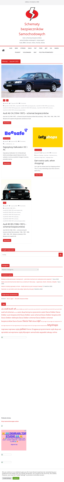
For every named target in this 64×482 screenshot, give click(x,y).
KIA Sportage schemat (26, 325)
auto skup (21, 312)
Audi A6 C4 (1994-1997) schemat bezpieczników (14, 110)
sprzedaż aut (6, 332)
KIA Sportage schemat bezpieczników (39, 325)
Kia (51, 48)
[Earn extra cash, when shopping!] (48, 137)
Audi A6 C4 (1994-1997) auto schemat (45, 106)
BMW (16, 48)
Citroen (22, 48)
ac (4, 144)
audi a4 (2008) (19, 309)
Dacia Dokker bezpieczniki (51, 315)
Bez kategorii (7, 138)
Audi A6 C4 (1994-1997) (9, 106)
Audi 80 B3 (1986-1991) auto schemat (11, 212)
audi (6, 308)
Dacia (30, 48)
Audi (10, 48)
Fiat (35, 48)
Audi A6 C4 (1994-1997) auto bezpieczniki (26, 106)
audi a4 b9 (31, 309)
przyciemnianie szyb (46, 329)
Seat (35, 52)
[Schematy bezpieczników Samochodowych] (3, 50)
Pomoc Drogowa (32, 329)
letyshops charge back (39, 157)
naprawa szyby (14, 329)
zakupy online (52, 332)
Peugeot (17, 52)
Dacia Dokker (51, 312)
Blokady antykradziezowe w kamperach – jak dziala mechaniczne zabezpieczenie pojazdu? (26, 279)
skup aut (57, 329)
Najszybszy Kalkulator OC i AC (15, 148)
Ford (40, 48)
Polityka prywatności (46, 52)
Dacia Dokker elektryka (10, 318)
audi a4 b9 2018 (44, 309)
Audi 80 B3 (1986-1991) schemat (10, 218)
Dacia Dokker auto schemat (30, 315)
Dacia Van (27, 321)
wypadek (43, 332)
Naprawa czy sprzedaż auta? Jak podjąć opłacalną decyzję (17, 289)
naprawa (4, 329)
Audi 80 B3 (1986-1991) (9, 208)
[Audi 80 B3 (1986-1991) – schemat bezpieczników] (16, 190)
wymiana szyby (17, 332)
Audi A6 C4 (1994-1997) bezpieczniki (11, 108)
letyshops (46, 155)
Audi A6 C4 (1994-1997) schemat (44, 108)
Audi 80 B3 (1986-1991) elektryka (10, 216)
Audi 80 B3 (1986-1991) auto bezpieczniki (12, 210)
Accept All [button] (16, 478)
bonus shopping (39, 155)
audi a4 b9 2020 (58, 309)
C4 (7, 100)
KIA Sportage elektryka (16, 325)
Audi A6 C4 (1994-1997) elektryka (28, 108)
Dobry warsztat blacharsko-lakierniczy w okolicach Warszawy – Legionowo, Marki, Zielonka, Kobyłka (28, 282)
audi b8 (15, 312)
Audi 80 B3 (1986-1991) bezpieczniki (11, 214)
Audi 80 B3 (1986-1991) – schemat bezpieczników (14, 225)
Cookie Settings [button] (7, 478)
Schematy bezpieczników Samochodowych (32, 29)
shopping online (49, 157)
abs (2, 309)
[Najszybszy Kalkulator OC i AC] (16, 131)
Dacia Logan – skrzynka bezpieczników (17, 298)
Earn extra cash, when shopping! (44, 161)
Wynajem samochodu (31, 332)
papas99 (6, 103)
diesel (34, 321)
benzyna (28, 312)
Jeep (46, 48)
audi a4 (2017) (25, 309)
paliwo (23, 329)
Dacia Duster (17, 321)
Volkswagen (27, 52)
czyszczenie (36, 312)
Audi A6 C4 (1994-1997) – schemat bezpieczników (26, 113)
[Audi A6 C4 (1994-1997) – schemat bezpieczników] (32, 81)
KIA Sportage (43, 321)
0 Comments (23, 103)
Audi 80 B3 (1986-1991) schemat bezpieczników (14, 221)
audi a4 (12, 308)
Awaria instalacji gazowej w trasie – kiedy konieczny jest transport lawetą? (21, 286)
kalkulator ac (9, 144)
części (43, 312)
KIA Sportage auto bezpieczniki (53, 321)
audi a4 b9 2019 (51, 309)
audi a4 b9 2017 (37, 309)
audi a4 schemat (7, 312)
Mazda (56, 48)
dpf (38, 321)
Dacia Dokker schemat (27, 318)
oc (13, 144)
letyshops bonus (53, 155)
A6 (4, 100)
